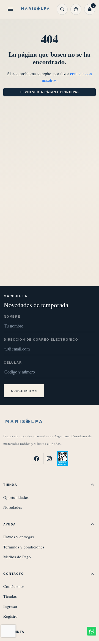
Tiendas (10, 596)
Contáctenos (13, 586)
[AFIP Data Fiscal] (62, 458)
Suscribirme (24, 390)
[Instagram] (49, 458)
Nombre (12, 316)
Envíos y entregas (18, 536)
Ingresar (10, 606)
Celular (13, 362)
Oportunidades (16, 497)
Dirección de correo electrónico (41, 339)
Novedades (12, 507)
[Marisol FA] (35, 9)
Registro (10, 616)
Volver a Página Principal (50, 92)
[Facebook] (36, 458)
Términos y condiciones (23, 547)
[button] (62, 9)
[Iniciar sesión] (75, 9)
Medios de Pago (17, 556)
